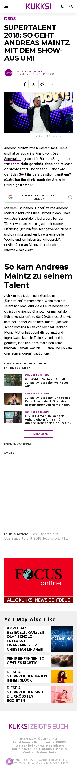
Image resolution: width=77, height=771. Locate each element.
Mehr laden (40, 433)
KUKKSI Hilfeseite (55, 749)
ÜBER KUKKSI (47, 738)
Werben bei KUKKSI (30, 745)
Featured (51, 538)
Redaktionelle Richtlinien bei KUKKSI (40, 742)
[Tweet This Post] (33, 84)
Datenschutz (46, 752)
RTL (14, 444)
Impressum (28, 738)
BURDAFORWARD (35, 759)
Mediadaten (55, 745)
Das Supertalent (44, 534)
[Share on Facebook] (25, 84)
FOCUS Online (58, 759)
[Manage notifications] (9, 761)
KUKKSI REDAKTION (34, 71)
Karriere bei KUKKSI (25, 749)
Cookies (29, 752)
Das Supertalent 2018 (22, 538)
